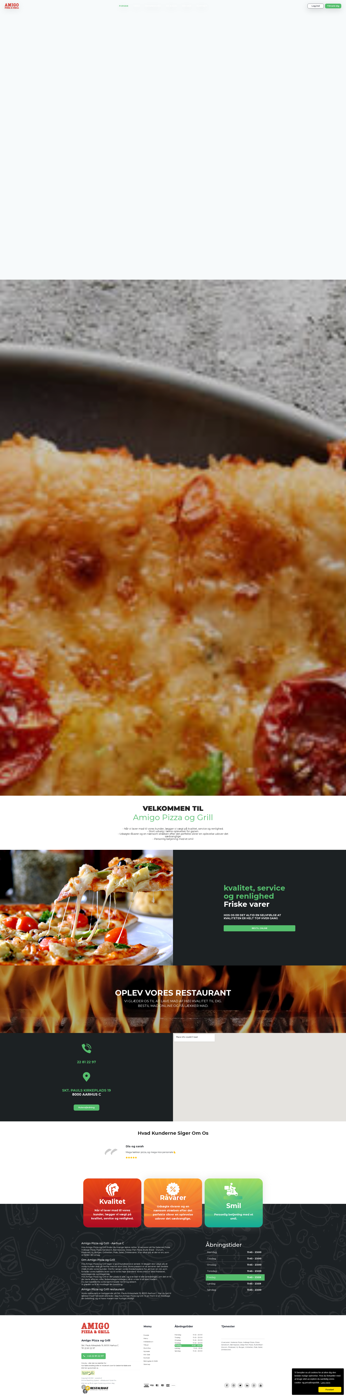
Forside (123, 6)
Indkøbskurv (153, 6)
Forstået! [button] (330, 1389)
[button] (306, 1389)
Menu (137, 6)
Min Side (186, 6)
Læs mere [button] (325, 1382)
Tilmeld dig (333, 6)
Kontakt (202, 6)
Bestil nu (173, 1217)
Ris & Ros (171, 6)
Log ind (316, 6)
